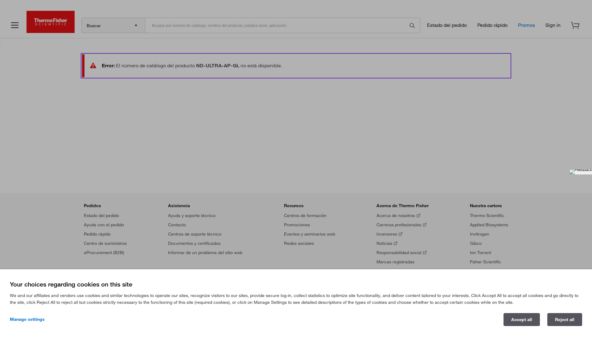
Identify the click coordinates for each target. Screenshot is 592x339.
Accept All (521, 319)
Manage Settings (27, 319)
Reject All (564, 319)
